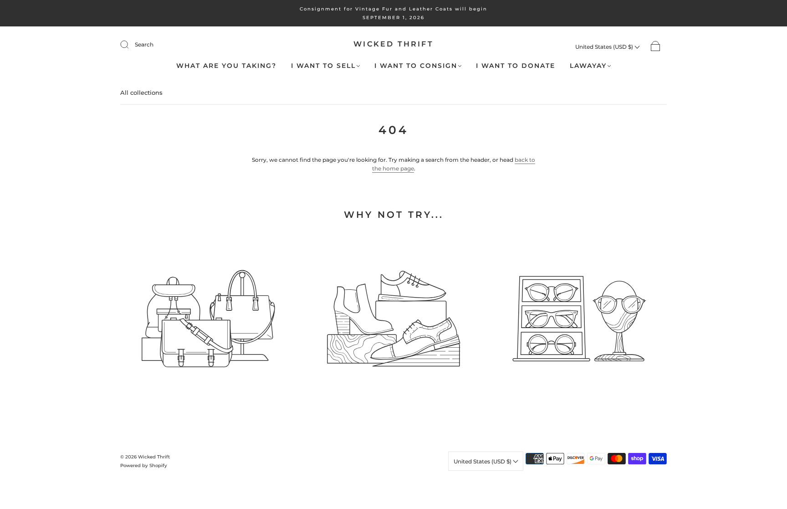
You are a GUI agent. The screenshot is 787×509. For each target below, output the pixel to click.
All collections (141, 92)
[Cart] (655, 47)
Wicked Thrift (393, 44)
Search (144, 44)
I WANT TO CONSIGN (415, 66)
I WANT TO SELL (323, 66)
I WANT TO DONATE (515, 66)
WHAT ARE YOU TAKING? (226, 66)
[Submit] (130, 45)
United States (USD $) (604, 46)
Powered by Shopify (143, 465)
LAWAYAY (588, 66)
